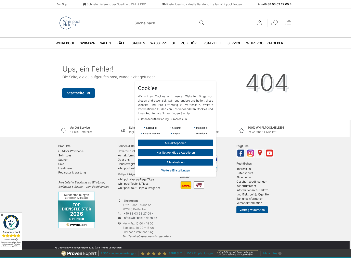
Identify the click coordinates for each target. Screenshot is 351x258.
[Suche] (201, 23)
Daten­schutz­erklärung (154, 119)
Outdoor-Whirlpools (70, 151)
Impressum (243, 168)
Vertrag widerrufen (252, 209)
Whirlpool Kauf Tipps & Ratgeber (139, 188)
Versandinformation (249, 203)
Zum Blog (62, 4)
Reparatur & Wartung (72, 172)
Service (234, 43)
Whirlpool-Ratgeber (264, 43)
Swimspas (65, 155)
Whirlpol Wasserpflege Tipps (136, 179)
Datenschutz (244, 173)
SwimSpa (87, 43)
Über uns (124, 159)
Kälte (122, 43)
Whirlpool (65, 43)
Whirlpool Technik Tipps (133, 183)
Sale (61, 164)
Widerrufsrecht (246, 186)
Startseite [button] (76, 93)
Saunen (138, 43)
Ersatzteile (212, 43)
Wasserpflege (163, 43)
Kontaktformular (128, 155)
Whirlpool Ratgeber (130, 168)
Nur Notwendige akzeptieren (175, 152)
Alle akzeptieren (175, 143)
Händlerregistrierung (131, 164)
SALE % (106, 43)
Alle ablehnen (175, 162)
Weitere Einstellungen (175, 170)
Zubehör (188, 43)
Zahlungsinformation (249, 198)
